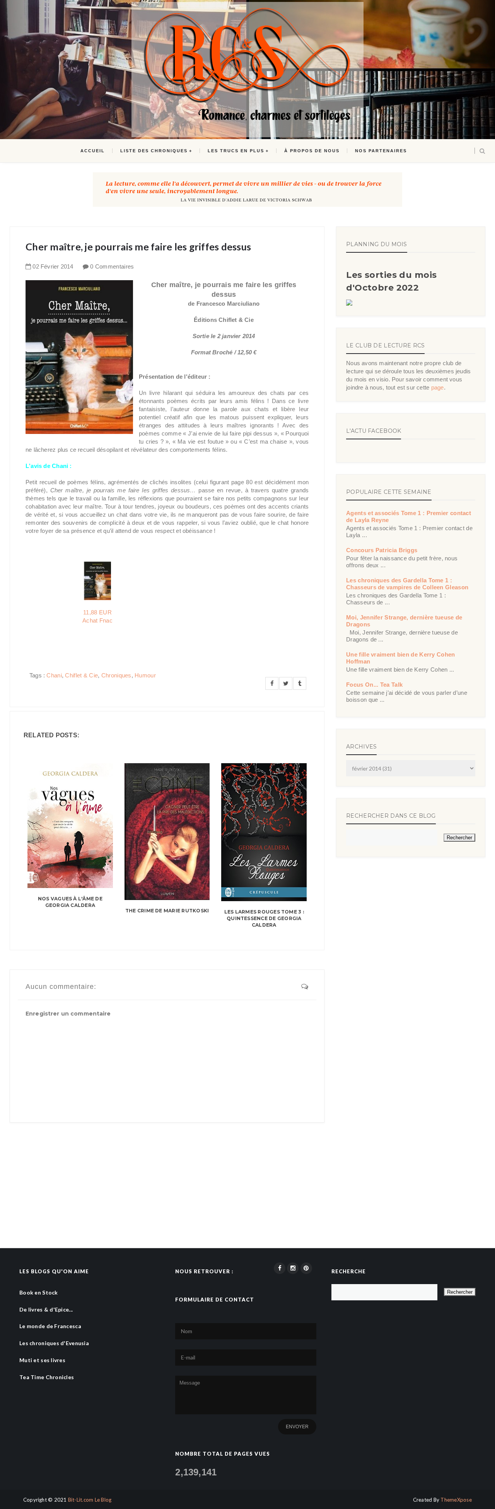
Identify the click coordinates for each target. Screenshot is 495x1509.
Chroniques (116, 675)
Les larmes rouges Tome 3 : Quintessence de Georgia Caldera (264, 918)
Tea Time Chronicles (46, 1377)
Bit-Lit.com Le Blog (90, 1500)
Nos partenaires (381, 150)
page (437, 387)
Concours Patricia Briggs (381, 550)
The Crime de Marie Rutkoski (167, 911)
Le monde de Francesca (50, 1326)
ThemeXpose (456, 1500)
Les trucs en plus (236, 150)
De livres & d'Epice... (46, 1309)
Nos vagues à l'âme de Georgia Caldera (70, 902)
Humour (145, 675)
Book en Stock (38, 1292)
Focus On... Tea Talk (374, 684)
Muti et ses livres (42, 1360)
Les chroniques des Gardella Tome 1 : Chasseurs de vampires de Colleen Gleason (407, 583)
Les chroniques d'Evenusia (54, 1343)
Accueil (92, 150)
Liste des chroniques (154, 150)
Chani (54, 675)
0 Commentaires (112, 266)
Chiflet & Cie (81, 675)
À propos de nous (312, 150)
